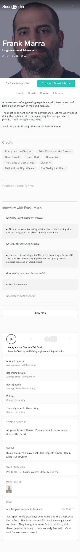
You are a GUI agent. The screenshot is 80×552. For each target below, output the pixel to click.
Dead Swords (12, 157)
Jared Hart (33, 157)
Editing (10, 396)
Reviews (44, 93)
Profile (20, 93)
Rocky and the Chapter (18, 151)
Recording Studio (16, 372)
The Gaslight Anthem (53, 168)
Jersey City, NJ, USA (14, 56)
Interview (58, 93)
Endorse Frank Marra (18, 186)
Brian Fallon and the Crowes (55, 151)
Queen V (46, 162)
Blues (9, 453)
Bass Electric (13, 384)
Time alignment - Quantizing (22, 408)
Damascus (52, 157)
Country (18, 453)
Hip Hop (45, 453)
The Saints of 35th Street (19, 162)
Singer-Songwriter (16, 456)
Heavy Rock (32, 453)
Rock (67, 453)
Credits (32, 93)
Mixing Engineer (15, 361)
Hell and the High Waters (19, 168)
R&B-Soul (57, 453)
